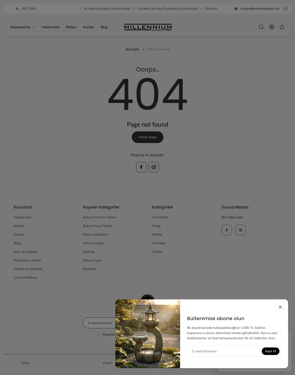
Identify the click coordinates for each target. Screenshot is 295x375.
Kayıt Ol (270, 351)
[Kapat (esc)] (280, 307)
